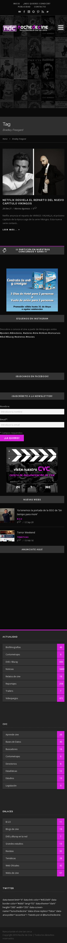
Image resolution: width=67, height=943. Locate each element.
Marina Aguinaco (22, 208)
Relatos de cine (13, 676)
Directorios (11, 763)
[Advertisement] (33, 74)
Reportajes (11, 683)
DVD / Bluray (12, 661)
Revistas (10, 851)
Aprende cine (12, 734)
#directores (16, 333)
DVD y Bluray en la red (16, 836)
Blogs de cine (12, 829)
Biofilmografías (13, 647)
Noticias (10, 669)
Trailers (9, 690)
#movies (30, 336)
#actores (27, 333)
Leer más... (10, 229)
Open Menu (60, 27)
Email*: (4, 419)
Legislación (11, 785)
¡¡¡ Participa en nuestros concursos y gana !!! (33, 250)
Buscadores (11, 749)
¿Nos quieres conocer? (37, 3)
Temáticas (23, 537)
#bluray (10, 336)
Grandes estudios (14, 843)
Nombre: (5, 406)
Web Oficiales (12, 865)
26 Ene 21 (7, 208)
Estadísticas (11, 771)
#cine (35, 333)
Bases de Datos (13, 741)
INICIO (16, 3)
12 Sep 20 (29, 522)
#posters (4, 333)
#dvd (2, 336)
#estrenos (19, 336)
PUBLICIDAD (24, 7)
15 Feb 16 (29, 540)
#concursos (54, 333)
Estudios (10, 778)
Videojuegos (12, 698)
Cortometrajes (13, 654)
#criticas (43, 333)
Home (5, 139)
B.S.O (19, 519)
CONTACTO (40, 7)
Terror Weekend (26, 532)
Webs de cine (12, 872)
